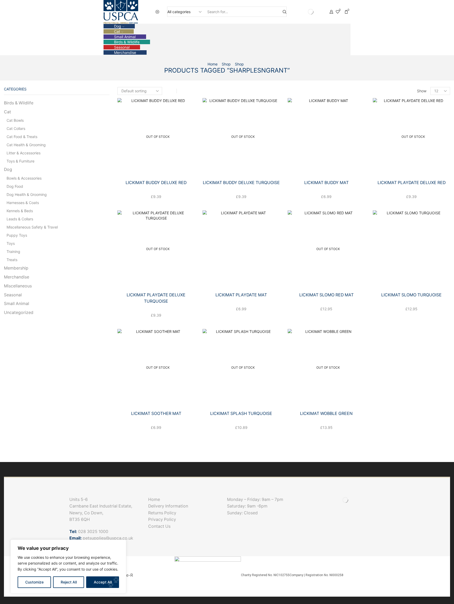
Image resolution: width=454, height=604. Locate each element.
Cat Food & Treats (22, 136)
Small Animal (125, 36)
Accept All (103, 582)
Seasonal (122, 47)
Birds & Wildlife (127, 42)
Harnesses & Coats (23, 202)
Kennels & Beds (20, 211)
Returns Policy (162, 512)
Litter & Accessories (23, 153)
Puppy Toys (17, 235)
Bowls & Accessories (24, 178)
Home (213, 64)
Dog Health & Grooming (27, 194)
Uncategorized (18, 312)
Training (13, 251)
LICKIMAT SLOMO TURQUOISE (411, 294)
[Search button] (284, 12)
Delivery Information (169, 506)
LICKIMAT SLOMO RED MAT (326, 294)
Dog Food (15, 186)
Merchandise (125, 52)
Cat (117, 31)
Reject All (69, 582)
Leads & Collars (20, 219)
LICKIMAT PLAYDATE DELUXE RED (412, 182)
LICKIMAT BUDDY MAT (326, 182)
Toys (11, 243)
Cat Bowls (15, 120)
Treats (12, 259)
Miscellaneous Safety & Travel (32, 227)
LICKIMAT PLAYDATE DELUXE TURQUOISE (156, 298)
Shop (226, 64)
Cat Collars (16, 128)
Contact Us (159, 526)
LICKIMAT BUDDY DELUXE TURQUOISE (241, 182)
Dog (117, 26)
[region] (68, 566)
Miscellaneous (18, 285)
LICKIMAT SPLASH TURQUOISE (241, 413)
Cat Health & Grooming (26, 145)
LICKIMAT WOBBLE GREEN (326, 413)
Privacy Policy (162, 519)
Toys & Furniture (20, 161)
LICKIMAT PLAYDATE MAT (241, 294)
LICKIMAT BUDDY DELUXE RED (156, 182)
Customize (34, 582)
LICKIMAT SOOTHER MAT (156, 413)
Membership (16, 268)
